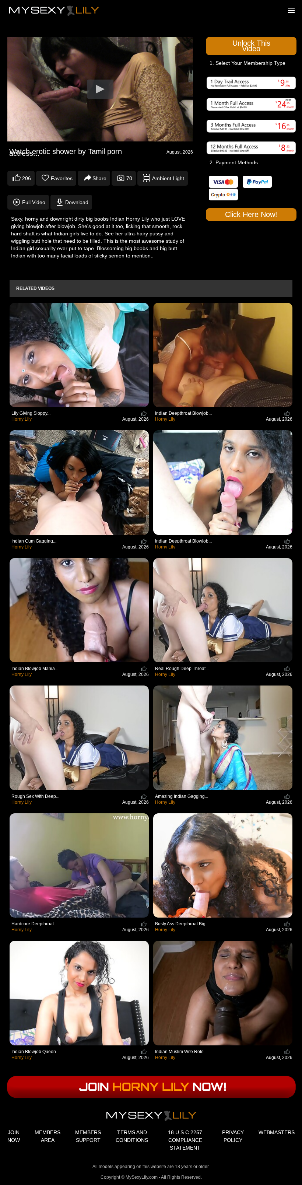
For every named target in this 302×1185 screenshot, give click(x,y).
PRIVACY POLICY (233, 1136)
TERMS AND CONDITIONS (132, 1136)
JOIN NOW (13, 1136)
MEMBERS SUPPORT (88, 1136)
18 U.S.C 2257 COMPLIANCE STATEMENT (185, 1140)
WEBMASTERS (277, 1132)
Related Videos (35, 288)
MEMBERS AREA (47, 1136)
